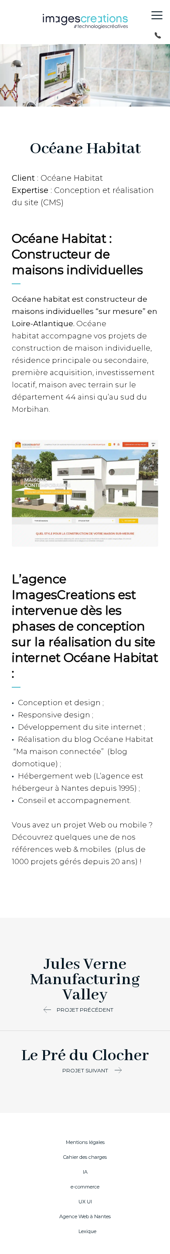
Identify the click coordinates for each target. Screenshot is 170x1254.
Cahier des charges (85, 1157)
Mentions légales (85, 1142)
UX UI (85, 1202)
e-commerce (85, 1187)
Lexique (87, 1231)
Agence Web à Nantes (85, 1216)
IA (85, 1172)
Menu (157, 15)
